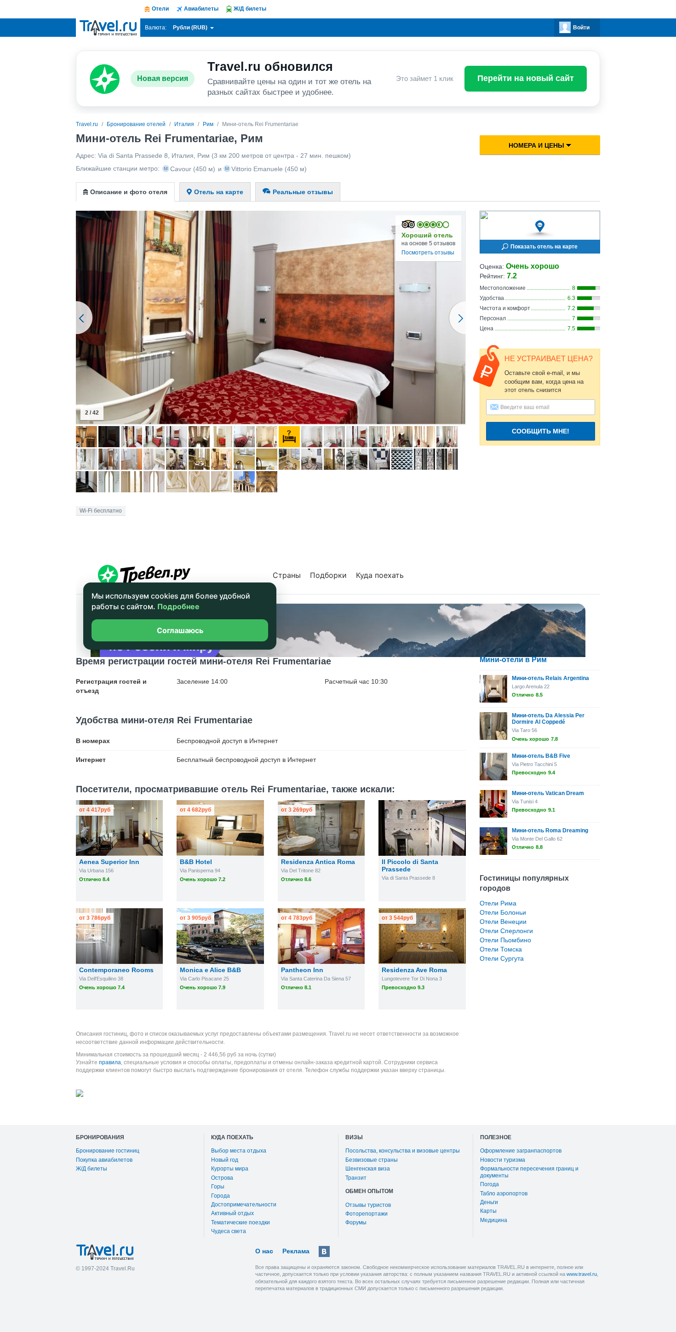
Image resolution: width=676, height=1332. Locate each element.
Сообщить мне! (540, 431)
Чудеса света (228, 1231)
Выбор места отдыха (238, 1150)
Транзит (356, 1178)
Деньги (489, 1202)
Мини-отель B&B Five (541, 756)
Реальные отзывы (303, 192)
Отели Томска (501, 949)
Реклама (295, 1251)
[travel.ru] (108, 27)
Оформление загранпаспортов (520, 1150)
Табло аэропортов (503, 1193)
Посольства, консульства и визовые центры (402, 1150)
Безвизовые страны (371, 1160)
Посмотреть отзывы (427, 252)
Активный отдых (232, 1213)
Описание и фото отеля (128, 192)
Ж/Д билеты (91, 1168)
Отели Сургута (502, 958)
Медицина (493, 1220)
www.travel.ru (582, 1274)
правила (110, 1062)
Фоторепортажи (366, 1214)
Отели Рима (498, 903)
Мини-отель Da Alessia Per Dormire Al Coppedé (548, 718)
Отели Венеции (503, 921)
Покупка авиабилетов (104, 1160)
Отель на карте (218, 192)
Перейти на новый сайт (525, 78)
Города (220, 1196)
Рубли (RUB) (191, 27)
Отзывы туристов (368, 1205)
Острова (222, 1178)
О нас (264, 1251)
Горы (217, 1186)
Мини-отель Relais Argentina (550, 678)
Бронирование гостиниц (107, 1150)
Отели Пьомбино (505, 940)
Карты (488, 1211)
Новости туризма (502, 1160)
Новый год (224, 1160)
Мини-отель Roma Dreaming (550, 830)
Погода (489, 1184)
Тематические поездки (240, 1222)
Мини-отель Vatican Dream (548, 793)
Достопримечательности (243, 1204)
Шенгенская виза (367, 1168)
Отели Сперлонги (506, 930)
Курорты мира (229, 1168)
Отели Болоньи (503, 912)
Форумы (356, 1222)
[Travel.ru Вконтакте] (324, 1251)
